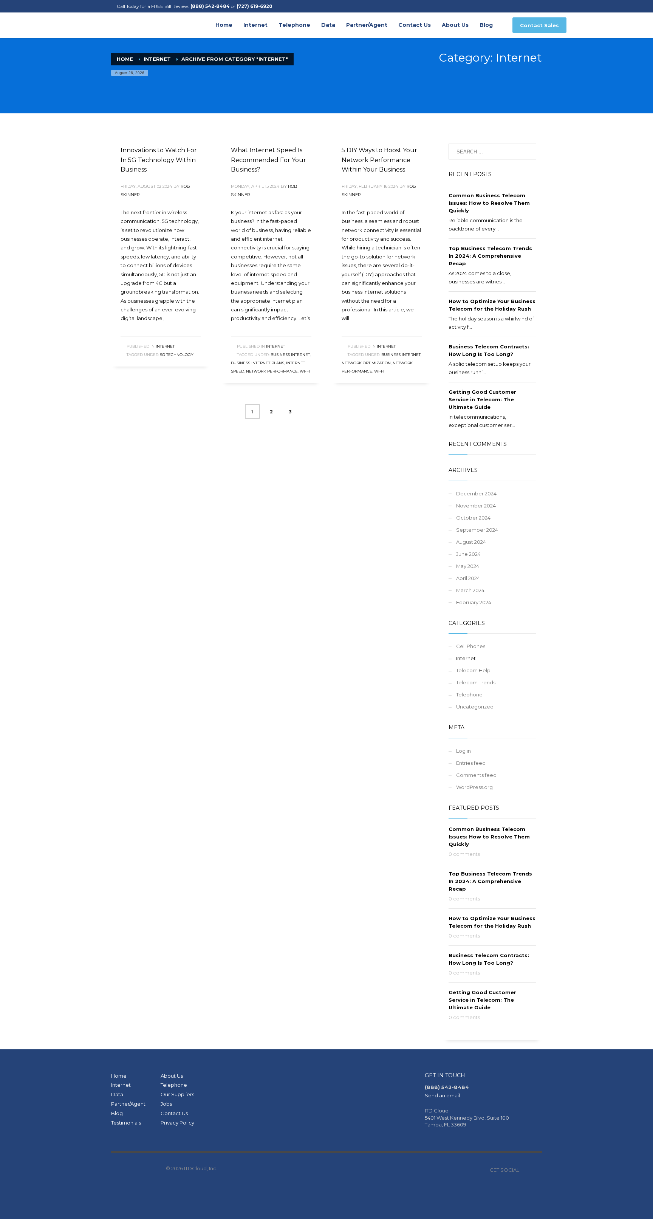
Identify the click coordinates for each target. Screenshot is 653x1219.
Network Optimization (366, 362)
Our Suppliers (177, 1094)
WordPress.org (474, 787)
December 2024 (476, 493)
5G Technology (176, 354)
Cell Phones (470, 646)
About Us (172, 1076)
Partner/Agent (128, 1104)
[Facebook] (92, 6)
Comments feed (476, 775)
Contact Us (174, 1113)
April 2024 (468, 578)
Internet (157, 59)
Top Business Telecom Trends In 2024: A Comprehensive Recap (490, 255)
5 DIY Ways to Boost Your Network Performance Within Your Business (379, 160)
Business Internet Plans (257, 362)
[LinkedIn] (103, 6)
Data (117, 1094)
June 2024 (468, 554)
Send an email (442, 1095)
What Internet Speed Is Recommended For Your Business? (268, 160)
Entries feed (471, 763)
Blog (117, 1113)
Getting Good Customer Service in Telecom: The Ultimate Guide (482, 399)
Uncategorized (475, 707)
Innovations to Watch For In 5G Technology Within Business (159, 160)
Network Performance (272, 371)
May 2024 (467, 566)
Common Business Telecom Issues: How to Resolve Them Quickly (489, 202)
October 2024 (473, 518)
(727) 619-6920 (254, 6)
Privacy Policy (177, 1123)
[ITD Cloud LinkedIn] (536, 1170)
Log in (463, 751)
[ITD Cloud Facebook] (525, 1170)
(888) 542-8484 (210, 6)
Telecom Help (473, 670)
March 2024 (470, 590)
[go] (527, 152)
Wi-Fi (305, 371)
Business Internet (290, 354)
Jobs (166, 1104)
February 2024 (473, 602)
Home (119, 1076)
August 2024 (471, 542)
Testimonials (126, 1123)
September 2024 (477, 530)
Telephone (469, 694)
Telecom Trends (475, 682)
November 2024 (476, 506)
